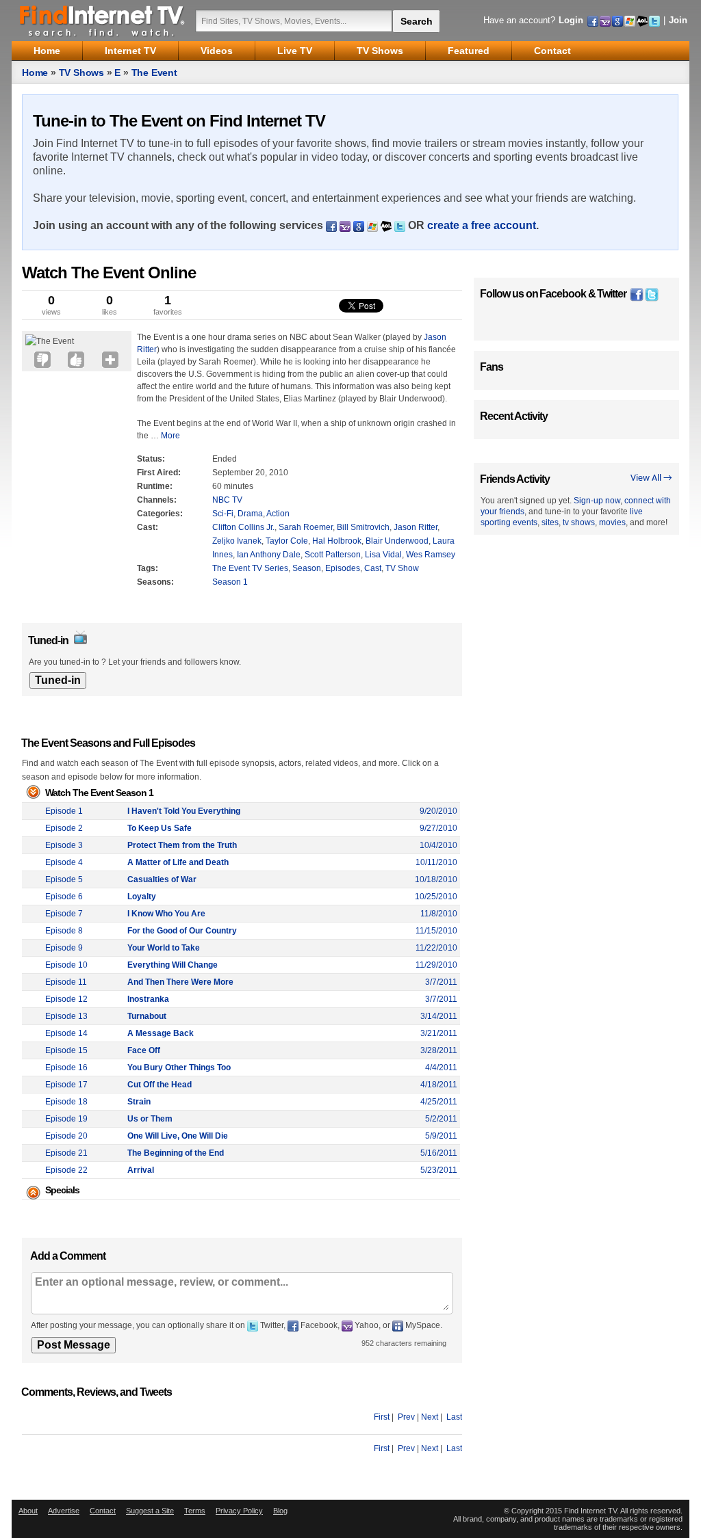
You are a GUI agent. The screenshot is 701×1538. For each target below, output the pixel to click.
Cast (372, 568)
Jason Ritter (415, 527)
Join (678, 20)
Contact (103, 1511)
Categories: (160, 513)
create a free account (481, 225)
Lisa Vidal (383, 554)
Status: (151, 459)
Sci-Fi (222, 513)
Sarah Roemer (306, 527)
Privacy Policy (239, 1511)
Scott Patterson (333, 554)
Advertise (63, 1511)
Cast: (147, 527)
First (382, 1417)
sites (550, 522)
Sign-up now (597, 500)
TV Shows (81, 72)
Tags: (147, 568)
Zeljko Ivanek (237, 541)
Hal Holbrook (336, 541)
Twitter (611, 294)
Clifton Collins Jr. (243, 527)
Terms (194, 1511)
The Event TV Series (250, 568)
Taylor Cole (287, 541)
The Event (154, 72)
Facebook (562, 294)
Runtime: (155, 486)
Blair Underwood (397, 541)
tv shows (579, 522)
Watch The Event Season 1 (99, 792)
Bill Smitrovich (363, 527)
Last (454, 1417)
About (28, 1511)
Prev (406, 1417)
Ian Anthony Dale (269, 554)
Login (571, 20)
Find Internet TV (103, 20)
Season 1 (230, 582)
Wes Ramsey (430, 554)
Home (35, 72)
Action (278, 513)
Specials (62, 1189)
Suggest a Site (150, 1511)
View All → (651, 478)
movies (612, 522)
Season (306, 568)
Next (429, 1417)
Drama (250, 513)
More (170, 435)
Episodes (342, 568)
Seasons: (155, 582)
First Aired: (159, 472)
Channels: (157, 500)
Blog (280, 1511)
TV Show (402, 568)
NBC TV (227, 500)
